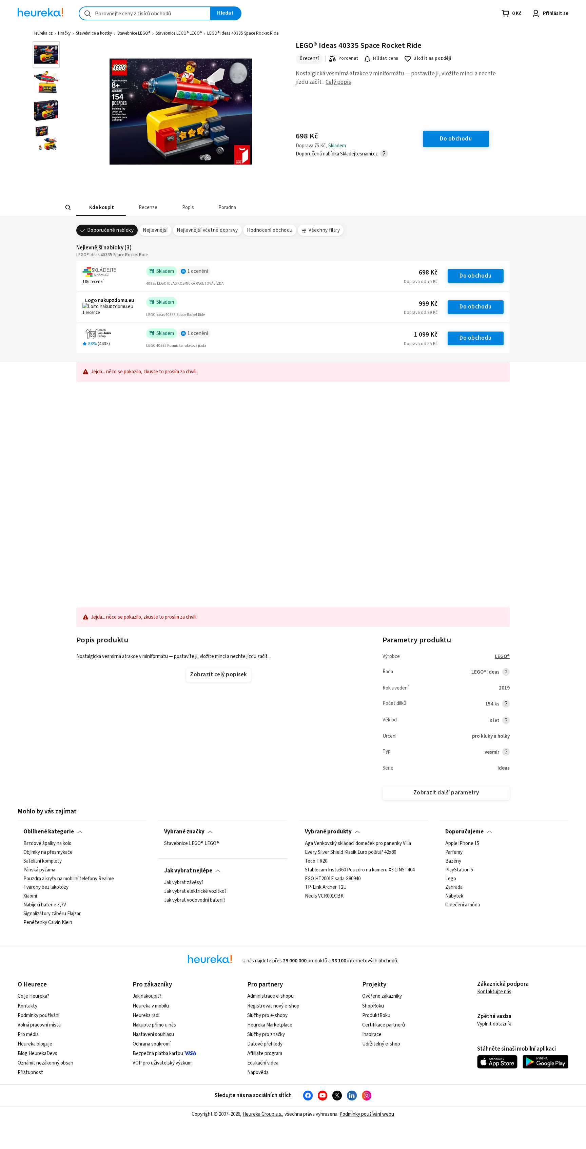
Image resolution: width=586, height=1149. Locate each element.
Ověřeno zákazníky (382, 996)
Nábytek (454, 896)
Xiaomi (30, 896)
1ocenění (198, 271)
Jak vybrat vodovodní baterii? (195, 900)
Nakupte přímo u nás (154, 1025)
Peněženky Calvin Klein (47, 922)
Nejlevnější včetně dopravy (207, 230)
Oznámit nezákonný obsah (45, 1063)
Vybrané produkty (328, 832)
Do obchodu (475, 276)
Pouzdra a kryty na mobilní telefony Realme (68, 878)
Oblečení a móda (462, 905)
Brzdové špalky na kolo (47, 843)
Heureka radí (146, 1015)
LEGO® (502, 656)
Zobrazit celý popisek (218, 675)
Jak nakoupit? (147, 996)
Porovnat (348, 58)
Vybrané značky (184, 832)
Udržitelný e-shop (381, 1044)
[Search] (68, 207)
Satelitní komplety (42, 861)
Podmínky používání (38, 1015)
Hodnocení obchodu (269, 230)
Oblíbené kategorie (48, 832)
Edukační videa (262, 1063)
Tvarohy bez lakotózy (46, 887)
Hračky (64, 33)
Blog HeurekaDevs (37, 1053)
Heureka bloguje (35, 1044)
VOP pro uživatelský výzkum (162, 1063)
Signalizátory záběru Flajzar (52, 913)
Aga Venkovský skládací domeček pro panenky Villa (358, 843)
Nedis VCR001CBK (324, 896)
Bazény (453, 861)
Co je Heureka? (33, 996)
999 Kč (428, 303)
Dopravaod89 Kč (420, 312)
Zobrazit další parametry (446, 793)
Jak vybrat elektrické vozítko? (195, 891)
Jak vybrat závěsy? (183, 882)
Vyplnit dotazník (494, 1024)
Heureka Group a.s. (262, 1114)
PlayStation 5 (459, 870)
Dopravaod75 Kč (420, 282)
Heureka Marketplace (269, 1025)
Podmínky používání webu (366, 1114)
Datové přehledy (264, 1044)
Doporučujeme (464, 832)
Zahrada (454, 887)
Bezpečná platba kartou (158, 1053)
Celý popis (338, 82)
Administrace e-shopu (270, 996)
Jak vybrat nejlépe (188, 871)
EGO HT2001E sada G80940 (332, 878)
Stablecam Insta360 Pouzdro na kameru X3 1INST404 (360, 870)
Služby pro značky (266, 1034)
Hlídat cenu (385, 58)
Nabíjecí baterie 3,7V (44, 905)
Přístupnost (30, 1072)
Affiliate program (264, 1053)
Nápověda (258, 1072)
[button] (101, 207)
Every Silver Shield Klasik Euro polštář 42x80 (350, 852)
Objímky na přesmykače (48, 852)
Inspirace (372, 1034)
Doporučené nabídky (110, 230)
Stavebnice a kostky (94, 33)
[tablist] (243, 207)
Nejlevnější (155, 230)
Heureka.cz (43, 33)
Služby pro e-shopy (267, 1015)
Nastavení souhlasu (153, 1034)
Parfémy (454, 852)
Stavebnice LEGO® (133, 33)
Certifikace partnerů (383, 1025)
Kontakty (27, 1006)
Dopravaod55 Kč (420, 344)
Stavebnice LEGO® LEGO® (179, 33)
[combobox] (145, 13)
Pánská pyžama (39, 870)
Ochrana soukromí (152, 1044)
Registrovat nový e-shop (273, 1006)
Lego (450, 878)
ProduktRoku (376, 1015)
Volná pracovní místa (39, 1025)
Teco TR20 (316, 861)
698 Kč (428, 272)
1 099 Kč (425, 334)
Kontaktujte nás (494, 991)
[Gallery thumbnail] (46, 54)
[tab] (101, 207)
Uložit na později (432, 58)
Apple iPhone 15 (462, 843)
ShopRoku (373, 1006)
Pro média (28, 1034)
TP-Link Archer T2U (326, 887)
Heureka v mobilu (151, 1006)
